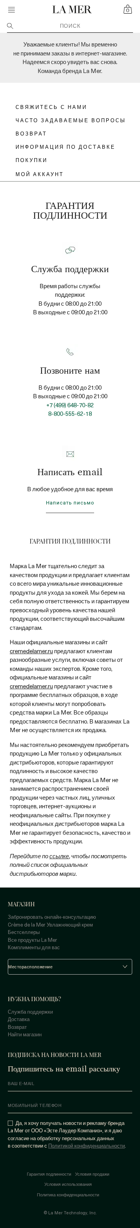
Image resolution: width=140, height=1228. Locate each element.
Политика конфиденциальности (68, 1195)
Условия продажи (92, 1174)
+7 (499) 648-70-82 (70, 405)
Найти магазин (25, 1034)
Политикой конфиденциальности (86, 1145)
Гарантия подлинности (49, 1174)
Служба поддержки (30, 1011)
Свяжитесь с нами (51, 107)
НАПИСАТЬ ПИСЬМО (70, 503)
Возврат (17, 1026)
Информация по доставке (66, 146)
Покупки (31, 160)
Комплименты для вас (34, 947)
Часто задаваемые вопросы (71, 120)
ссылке (59, 856)
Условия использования (68, 1184)
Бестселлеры (24, 932)
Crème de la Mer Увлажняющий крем (50, 924)
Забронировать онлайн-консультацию (52, 916)
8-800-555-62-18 (70, 413)
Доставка (19, 1019)
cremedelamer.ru (31, 651)
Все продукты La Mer (32, 939)
